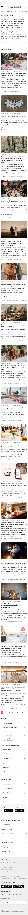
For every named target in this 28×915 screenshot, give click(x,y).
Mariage (3, 11)
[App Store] (6, 887)
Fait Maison (6, 767)
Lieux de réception (8, 736)
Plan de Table (6, 793)
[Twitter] (6, 894)
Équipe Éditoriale (5, 878)
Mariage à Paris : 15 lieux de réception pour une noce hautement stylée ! (13, 647)
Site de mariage (22, 878)
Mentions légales (11, 862)
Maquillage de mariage (7, 842)
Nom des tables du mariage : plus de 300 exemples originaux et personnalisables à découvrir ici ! (13, 688)
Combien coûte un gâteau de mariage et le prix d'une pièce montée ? (13, 285)
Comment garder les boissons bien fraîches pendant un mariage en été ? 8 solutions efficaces (14, 524)
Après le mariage (7, 763)
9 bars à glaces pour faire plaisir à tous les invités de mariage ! (13, 409)
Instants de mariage (8, 772)
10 (25, 712)
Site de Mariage (7, 802)
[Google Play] (18, 887)
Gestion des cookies (6, 869)
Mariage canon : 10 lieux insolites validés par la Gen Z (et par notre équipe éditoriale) (12, 243)
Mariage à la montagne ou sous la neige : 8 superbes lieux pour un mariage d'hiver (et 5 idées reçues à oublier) (12, 159)
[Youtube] (16, 894)
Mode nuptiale (7, 749)
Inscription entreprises (6, 876)
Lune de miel (6, 758)
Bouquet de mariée (6, 851)
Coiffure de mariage (6, 829)
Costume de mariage (7, 838)
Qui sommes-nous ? (19, 876)
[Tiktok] (19, 894)
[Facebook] (2, 894)
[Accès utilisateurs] (26, 7)
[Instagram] (13, 894)
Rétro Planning (7, 784)
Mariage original (5, 847)
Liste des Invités (7, 788)
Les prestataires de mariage (11, 745)
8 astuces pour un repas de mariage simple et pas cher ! (12, 326)
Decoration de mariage (7, 833)
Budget (5, 797)
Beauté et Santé (7, 754)
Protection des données (7, 867)
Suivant (13, 708)
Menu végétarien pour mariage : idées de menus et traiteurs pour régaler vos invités (13, 75)
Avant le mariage (7, 723)
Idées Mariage (11, 11)
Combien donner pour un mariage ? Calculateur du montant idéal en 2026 (13, 484)
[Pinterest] (9, 894)
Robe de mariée (5, 824)
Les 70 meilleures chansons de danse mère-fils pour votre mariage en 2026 (13, 564)
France (6, 902)
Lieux (15, 43)
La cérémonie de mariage (10, 727)
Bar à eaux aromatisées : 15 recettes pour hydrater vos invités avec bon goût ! (13, 367)
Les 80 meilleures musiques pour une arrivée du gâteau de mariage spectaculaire (13, 605)
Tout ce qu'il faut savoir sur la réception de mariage (10, 740)
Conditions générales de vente (9, 865)
